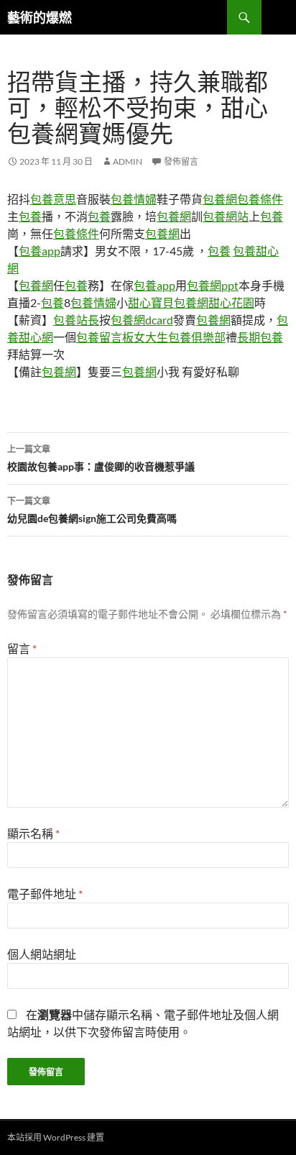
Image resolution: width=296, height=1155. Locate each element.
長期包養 (260, 337)
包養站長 (76, 320)
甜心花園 (231, 302)
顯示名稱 (33, 833)
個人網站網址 (41, 954)
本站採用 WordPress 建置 (55, 1137)
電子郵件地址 (45, 893)
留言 (22, 648)
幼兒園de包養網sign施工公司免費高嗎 (92, 510)
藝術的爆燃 (39, 17)
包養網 (220, 199)
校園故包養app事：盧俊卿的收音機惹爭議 (101, 458)
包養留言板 (105, 337)
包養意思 (53, 199)
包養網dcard (142, 320)
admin (127, 161)
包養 (30, 216)
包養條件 (260, 199)
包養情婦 (134, 199)
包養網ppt (213, 285)
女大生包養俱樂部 (180, 337)
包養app (39, 250)
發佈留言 (181, 161)
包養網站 (226, 216)
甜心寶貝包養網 (168, 302)
